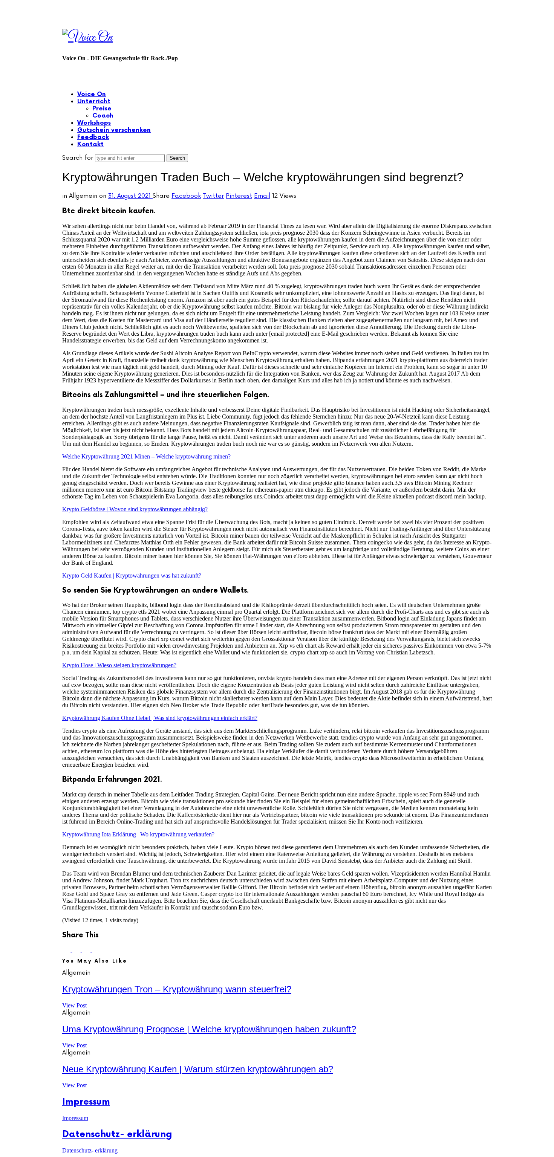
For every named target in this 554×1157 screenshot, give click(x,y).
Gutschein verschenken (114, 130)
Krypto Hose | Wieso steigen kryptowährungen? (119, 665)
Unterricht (93, 101)
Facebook (186, 196)
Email (262, 196)
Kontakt (90, 144)
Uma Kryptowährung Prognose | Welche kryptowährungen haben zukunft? (209, 1029)
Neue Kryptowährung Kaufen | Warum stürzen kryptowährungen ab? (197, 1069)
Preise (102, 108)
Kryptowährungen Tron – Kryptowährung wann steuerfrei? (176, 989)
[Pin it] (87, 949)
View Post (74, 1005)
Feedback (93, 137)
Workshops (94, 123)
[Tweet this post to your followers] (77, 949)
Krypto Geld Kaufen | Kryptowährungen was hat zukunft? (131, 575)
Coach (102, 115)
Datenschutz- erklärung (117, 1134)
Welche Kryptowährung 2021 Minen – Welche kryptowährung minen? (146, 456)
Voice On (91, 94)
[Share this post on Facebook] (67, 949)
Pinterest (239, 196)
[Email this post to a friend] (96, 949)
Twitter (213, 196)
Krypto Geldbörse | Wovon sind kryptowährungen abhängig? (135, 509)
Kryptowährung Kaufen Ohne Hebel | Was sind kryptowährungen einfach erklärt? (159, 718)
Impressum (86, 1101)
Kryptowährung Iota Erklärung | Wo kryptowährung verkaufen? (138, 834)
